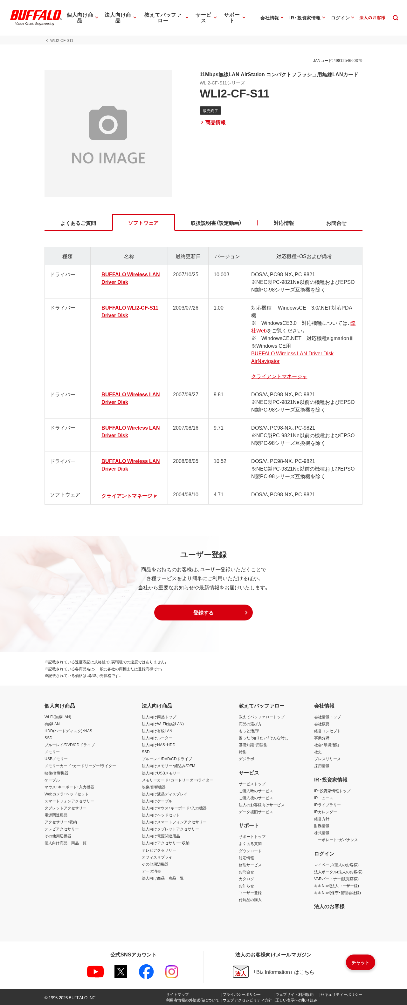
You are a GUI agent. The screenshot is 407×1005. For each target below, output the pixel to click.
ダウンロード (250, 851)
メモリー (52, 751)
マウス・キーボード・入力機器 (69, 787)
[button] (203, 612)
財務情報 (321, 825)
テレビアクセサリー (62, 829)
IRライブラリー (327, 804)
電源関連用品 (56, 815)
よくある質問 (250, 843)
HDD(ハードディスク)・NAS (68, 731)
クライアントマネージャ (279, 376)
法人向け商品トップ (159, 717)
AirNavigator (265, 361)
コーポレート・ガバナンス (336, 839)
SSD (48, 737)
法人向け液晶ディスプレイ (165, 794)
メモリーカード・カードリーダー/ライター (80, 765)
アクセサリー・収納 (61, 822)
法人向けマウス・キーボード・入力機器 (174, 808)
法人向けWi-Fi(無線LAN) (163, 724)
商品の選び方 (250, 724)
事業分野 (321, 737)
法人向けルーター (157, 737)
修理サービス (250, 865)
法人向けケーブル (157, 801)
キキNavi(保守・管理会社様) (337, 892)
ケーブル (52, 780)
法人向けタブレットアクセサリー (170, 829)
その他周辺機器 (58, 836)
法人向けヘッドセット (161, 815)
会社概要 (321, 724)
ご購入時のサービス (256, 791)
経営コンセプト (327, 731)
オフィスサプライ (157, 857)
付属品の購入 (250, 899)
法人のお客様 (329, 906)
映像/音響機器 (56, 773)
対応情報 (246, 858)
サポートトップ (252, 836)
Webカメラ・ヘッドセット (67, 794)
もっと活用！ (249, 731)
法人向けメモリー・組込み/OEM (168, 765)
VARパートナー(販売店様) (336, 878)
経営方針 (321, 818)
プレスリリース (327, 758)
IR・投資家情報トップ (332, 791)
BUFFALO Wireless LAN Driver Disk (292, 353)
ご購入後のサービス (256, 798)
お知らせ (246, 885)
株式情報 (321, 832)
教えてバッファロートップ (262, 717)
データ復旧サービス (256, 811)
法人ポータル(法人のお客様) (338, 871)
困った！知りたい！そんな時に (263, 737)
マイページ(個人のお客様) (336, 865)
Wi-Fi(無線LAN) (58, 717)
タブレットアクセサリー (65, 808)
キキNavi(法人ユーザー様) (336, 885)
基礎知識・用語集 (253, 744)
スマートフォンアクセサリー (69, 801)
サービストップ (252, 784)
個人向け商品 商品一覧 (65, 843)
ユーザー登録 (250, 892)
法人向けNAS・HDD (159, 744)
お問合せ (246, 871)
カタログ (246, 878)
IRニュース (323, 798)
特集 (242, 751)
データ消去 (151, 871)
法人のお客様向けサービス (262, 804)
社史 (318, 751)
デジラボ (246, 758)
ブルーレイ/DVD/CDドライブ (70, 744)
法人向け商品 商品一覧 (163, 878)
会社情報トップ (327, 717)
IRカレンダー (325, 811)
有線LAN (52, 724)
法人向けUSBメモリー (161, 773)
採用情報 (321, 765)
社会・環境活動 (326, 744)
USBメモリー (56, 758)
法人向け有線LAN (157, 731)
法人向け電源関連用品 (161, 836)
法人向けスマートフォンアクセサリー (174, 822)
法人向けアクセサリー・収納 (166, 843)
